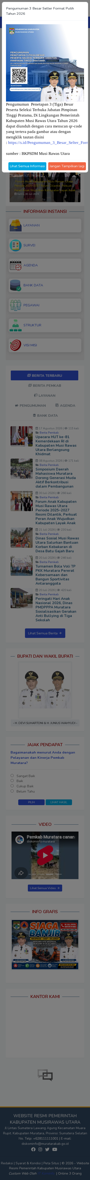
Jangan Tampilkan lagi (67, 166)
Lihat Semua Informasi (27, 166)
